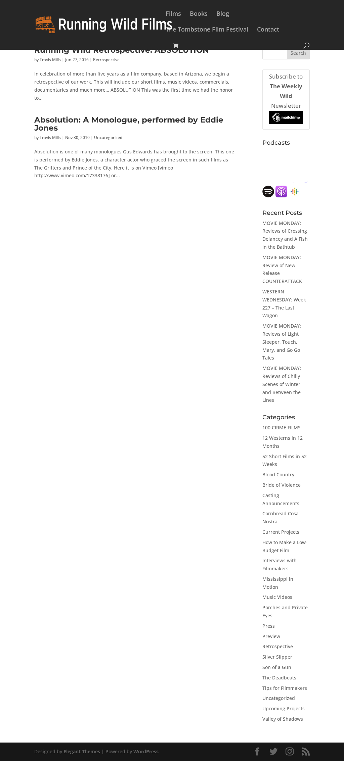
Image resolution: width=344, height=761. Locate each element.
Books (199, 14)
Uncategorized (108, 137)
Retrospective (106, 59)
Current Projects (280, 532)
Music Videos (277, 597)
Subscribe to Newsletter (286, 91)
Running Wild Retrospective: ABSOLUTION (121, 50)
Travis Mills (50, 59)
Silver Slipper (277, 657)
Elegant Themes (81, 751)
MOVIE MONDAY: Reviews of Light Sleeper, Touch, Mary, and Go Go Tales (281, 342)
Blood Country (278, 474)
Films (173, 14)
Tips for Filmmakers (284, 688)
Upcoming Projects (283, 708)
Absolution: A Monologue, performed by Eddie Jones (128, 123)
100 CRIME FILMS (281, 427)
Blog (222, 14)
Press (268, 626)
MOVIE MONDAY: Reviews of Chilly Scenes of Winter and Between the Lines (281, 384)
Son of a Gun (276, 667)
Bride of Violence (281, 485)
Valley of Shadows (282, 719)
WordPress (146, 751)
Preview (271, 636)
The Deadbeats (279, 677)
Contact (268, 30)
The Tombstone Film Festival (207, 30)
